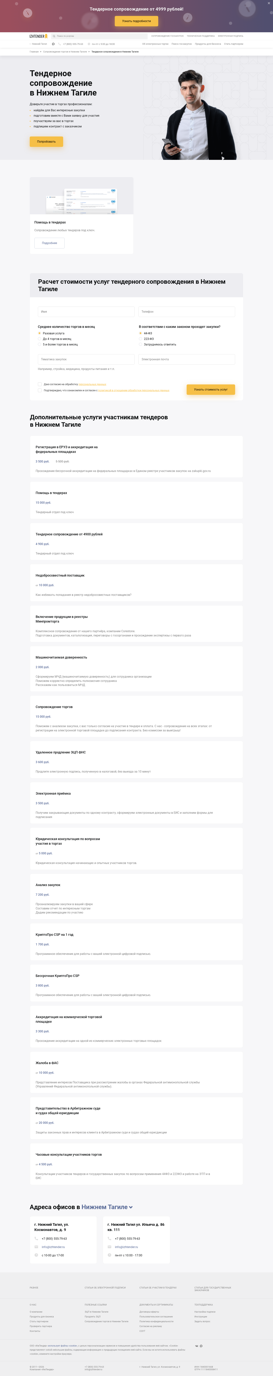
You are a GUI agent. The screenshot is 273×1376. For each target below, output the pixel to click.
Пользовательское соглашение (156, 1316)
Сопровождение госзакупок (167, 36)
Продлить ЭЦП (93, 1316)
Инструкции (200, 1316)
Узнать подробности (136, 21)
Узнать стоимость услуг (211, 389)
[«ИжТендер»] (38, 36)
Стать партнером (233, 43)
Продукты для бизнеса (208, 43)
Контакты (35, 1331)
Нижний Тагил (39, 44)
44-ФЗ (148, 333)
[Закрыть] (269, 3)
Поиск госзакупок (182, 43)
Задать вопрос (202, 1321)
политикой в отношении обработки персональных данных (133, 390)
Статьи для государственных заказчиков (212, 1289)
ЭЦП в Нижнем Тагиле (96, 1312)
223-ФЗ (149, 339)
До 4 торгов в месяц (57, 339)
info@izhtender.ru (53, 1247)
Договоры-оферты (149, 1312)
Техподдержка (203, 1304)
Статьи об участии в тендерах (158, 1287)
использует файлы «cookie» (62, 1345)
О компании (36, 1312)
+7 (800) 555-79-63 (54, 1238)
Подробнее (49, 243)
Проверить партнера (41, 1326)
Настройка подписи (204, 1312)
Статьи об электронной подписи (105, 1287)
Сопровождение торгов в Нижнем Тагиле (106, 1321)
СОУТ (142, 1331)
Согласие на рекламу (150, 1326)
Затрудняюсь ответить (160, 344)
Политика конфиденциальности (156, 1321)
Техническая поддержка (201, 36)
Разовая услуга (53, 333)
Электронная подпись (230, 36)
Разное (34, 1287)
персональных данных (92, 384)
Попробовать (46, 141)
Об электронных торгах (155, 43)
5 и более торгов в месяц (60, 344)
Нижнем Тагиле (105, 1207)
